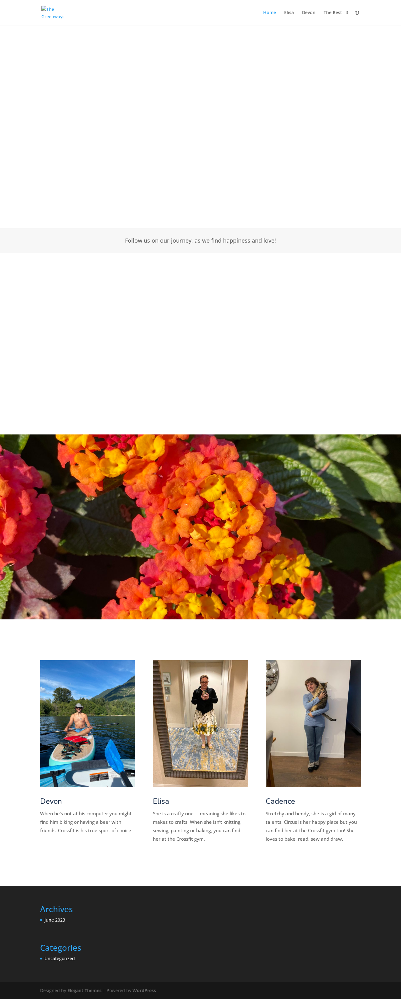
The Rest (333, 12)
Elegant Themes (84, 990)
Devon (308, 12)
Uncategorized (59, 958)
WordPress (144, 990)
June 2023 (54, 920)
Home (269, 12)
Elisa (289, 12)
